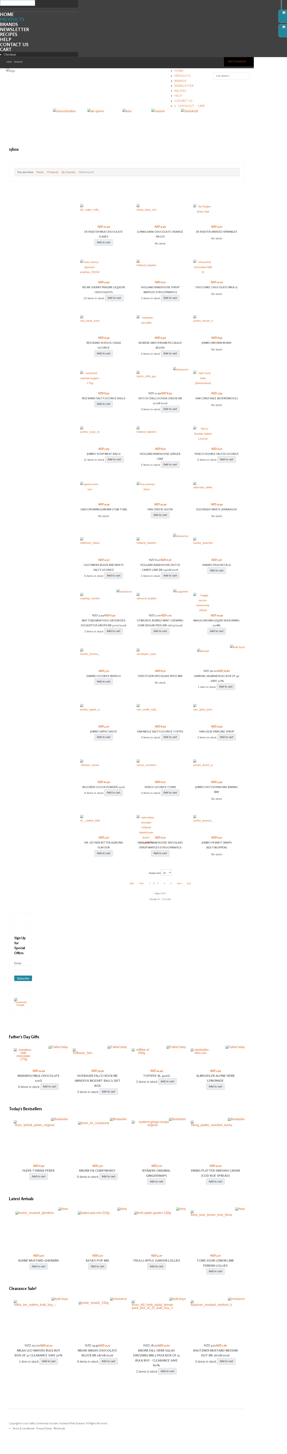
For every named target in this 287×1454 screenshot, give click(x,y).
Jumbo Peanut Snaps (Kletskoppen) (217, 845)
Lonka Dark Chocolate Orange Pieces (160, 234)
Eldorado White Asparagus (216, 509)
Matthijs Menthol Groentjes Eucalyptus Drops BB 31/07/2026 (103, 623)
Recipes (8, 34)
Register (18, 62)
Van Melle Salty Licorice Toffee (160, 731)
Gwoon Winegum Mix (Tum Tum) (103, 509)
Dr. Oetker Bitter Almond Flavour (103, 845)
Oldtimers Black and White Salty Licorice (104, 567)
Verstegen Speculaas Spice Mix (160, 676)
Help (5, 39)
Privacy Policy (43, 1428)
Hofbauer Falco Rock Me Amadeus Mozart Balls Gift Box (97, 1081)
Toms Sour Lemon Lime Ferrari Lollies (215, 1262)
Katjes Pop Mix (97, 1260)
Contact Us (14, 44)
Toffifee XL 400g (156, 1076)
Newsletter (14, 29)
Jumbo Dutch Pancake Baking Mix (216, 789)
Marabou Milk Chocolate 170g (39, 1078)
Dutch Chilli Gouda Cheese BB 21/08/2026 (160, 401)
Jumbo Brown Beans (216, 342)
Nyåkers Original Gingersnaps (156, 1173)
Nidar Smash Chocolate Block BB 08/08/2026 (97, 1352)
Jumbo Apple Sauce (103, 731)
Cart (6, 49)
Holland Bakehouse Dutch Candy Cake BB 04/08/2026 (160, 567)
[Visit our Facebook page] (20, 1002)
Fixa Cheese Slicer (160, 509)
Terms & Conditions (23, 1428)
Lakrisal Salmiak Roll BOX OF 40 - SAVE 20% (216, 678)
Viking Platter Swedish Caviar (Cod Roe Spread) (215, 1173)
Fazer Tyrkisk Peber (38, 1170)
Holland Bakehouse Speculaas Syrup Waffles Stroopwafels (160, 845)
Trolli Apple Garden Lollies (156, 1260)
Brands (9, 24)
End (189, 883)
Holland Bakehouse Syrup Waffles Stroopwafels (160, 289)
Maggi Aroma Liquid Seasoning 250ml (216, 623)
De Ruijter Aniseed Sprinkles (216, 231)
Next (179, 883)
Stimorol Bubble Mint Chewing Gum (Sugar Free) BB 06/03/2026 (160, 623)
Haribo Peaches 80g (216, 564)
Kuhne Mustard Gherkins (38, 1260)
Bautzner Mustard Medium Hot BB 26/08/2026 (215, 1352)
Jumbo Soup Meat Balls (103, 453)
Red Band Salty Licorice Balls (103, 398)
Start (131, 883)
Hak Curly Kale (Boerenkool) (216, 398)
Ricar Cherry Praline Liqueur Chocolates (103, 289)
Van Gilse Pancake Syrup (216, 731)
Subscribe (23, 978)
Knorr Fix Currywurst (97, 1170)
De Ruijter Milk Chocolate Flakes (103, 234)
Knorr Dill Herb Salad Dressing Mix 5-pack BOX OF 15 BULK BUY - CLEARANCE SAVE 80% (156, 1357)
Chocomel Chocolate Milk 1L (216, 287)
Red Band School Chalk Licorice (103, 345)
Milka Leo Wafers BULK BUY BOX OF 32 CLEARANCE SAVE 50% (38, 1352)
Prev (141, 883)
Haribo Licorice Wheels (103, 676)
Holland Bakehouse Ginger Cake (160, 456)
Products (12, 19)
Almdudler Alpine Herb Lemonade (215, 1078)
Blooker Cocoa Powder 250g (103, 787)
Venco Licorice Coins (160, 787)
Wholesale (59, 1428)
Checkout (10, 54)
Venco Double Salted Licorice (216, 453)
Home (7, 14)
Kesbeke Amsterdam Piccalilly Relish (160, 345)
